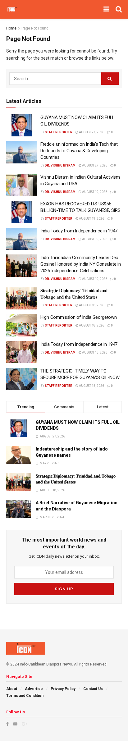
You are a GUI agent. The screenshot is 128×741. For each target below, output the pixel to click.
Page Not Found (34, 28)
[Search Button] (110, 78)
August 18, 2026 (91, 305)
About (11, 689)
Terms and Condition (24, 695)
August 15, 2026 (94, 352)
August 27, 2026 (91, 132)
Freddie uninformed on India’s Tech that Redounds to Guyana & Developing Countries (78, 150)
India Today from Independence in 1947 (78, 231)
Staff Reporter (58, 132)
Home (11, 28)
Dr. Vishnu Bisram (60, 165)
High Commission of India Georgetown (78, 317)
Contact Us (93, 689)
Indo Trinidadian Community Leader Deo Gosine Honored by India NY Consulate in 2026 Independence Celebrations (80, 264)
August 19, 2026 (94, 192)
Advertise (34, 689)
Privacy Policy (63, 689)
